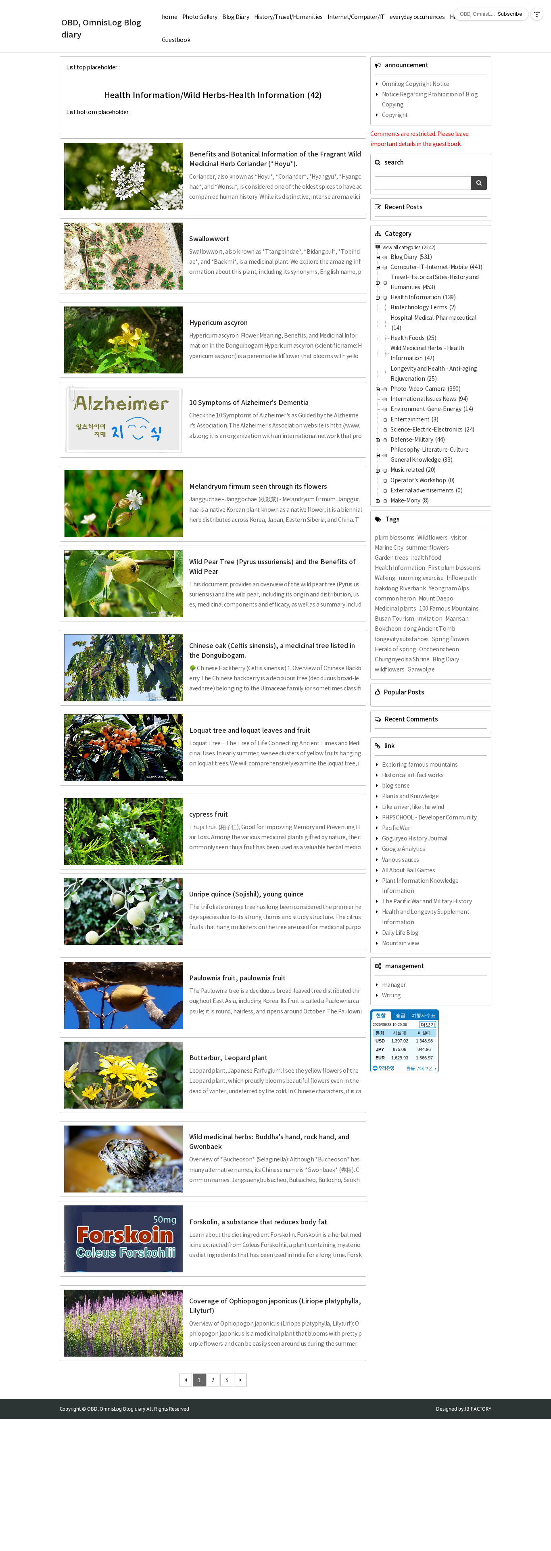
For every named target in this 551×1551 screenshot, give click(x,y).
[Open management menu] (537, 14)
